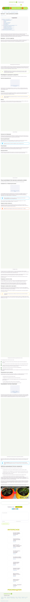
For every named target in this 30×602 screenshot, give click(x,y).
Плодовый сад (15, 570)
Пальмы (2, 598)
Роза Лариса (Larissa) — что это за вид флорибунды (16, 552)
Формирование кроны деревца (8, 28)
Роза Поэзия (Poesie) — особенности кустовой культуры (16, 539)
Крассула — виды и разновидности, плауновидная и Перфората (15, 392)
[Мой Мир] (17, 508)
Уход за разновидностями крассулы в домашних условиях (9, 25)
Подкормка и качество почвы (7, 27)
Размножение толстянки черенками (7, 29)
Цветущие (14, 535)
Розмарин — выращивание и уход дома (17, 585)
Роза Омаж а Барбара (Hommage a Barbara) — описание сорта (16, 533)
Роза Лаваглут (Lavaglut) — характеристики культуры (17, 557)
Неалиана (5, 21)
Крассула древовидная (7, 23)
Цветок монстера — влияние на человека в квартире (16, 574)
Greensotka (13, 2)
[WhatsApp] (16, 508)
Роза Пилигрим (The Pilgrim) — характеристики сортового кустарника (17, 545)
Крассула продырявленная (7, 20)
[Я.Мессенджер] (12, 508)
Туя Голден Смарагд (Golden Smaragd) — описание (16, 563)
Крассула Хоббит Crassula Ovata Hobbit (15, 191)
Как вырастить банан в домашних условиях (16, 568)
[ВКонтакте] (13, 508)
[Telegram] (15, 508)
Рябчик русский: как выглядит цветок (16, 580)
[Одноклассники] (14, 508)
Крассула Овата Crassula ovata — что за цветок (15, 85)
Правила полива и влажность (7, 26)
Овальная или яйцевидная (7, 22)
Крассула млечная (6, 24)
